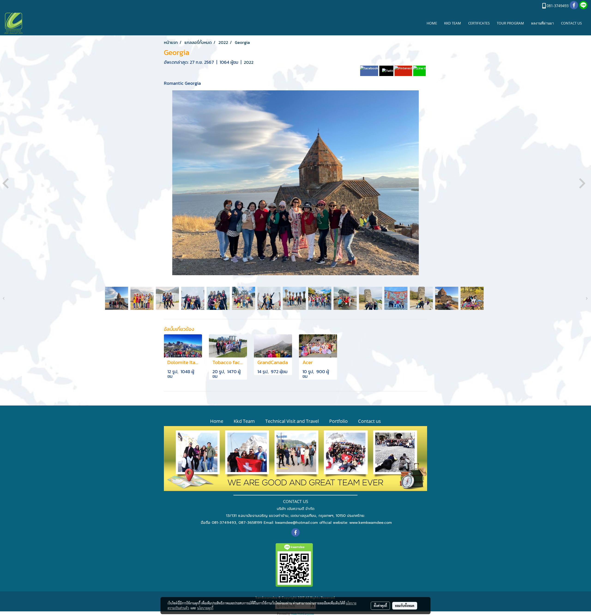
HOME (432, 23)
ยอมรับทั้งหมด (404, 606)
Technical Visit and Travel (292, 421)
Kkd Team (244, 421)
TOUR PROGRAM (510, 23)
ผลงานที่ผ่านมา (542, 23)
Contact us (369, 421)
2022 (248, 62)
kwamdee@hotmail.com (296, 522)
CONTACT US (571, 23)
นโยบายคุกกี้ (205, 608)
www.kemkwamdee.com (370, 522)
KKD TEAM (452, 23)
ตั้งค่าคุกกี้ (380, 606)
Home (216, 421)
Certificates (479, 23)
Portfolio (338, 421)
